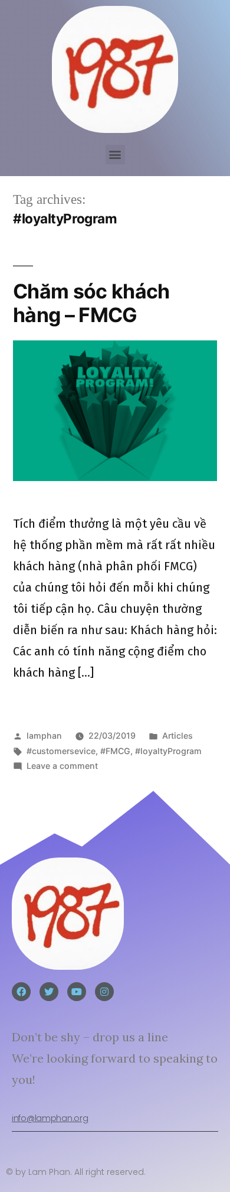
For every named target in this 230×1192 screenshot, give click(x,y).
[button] (115, 154)
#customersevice (61, 751)
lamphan (44, 735)
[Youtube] (76, 991)
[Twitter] (49, 991)
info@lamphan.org (50, 1118)
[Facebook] (21, 991)
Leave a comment (62, 766)
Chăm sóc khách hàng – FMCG (91, 303)
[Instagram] (104, 991)
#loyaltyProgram (168, 751)
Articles (177, 735)
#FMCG (115, 751)
